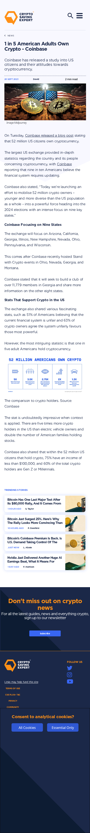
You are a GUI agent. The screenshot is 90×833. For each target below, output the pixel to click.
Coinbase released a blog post (49, 136)
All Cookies (27, 727)
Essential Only (63, 727)
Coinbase (64, 164)
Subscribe (45, 633)
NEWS (11, 35)
